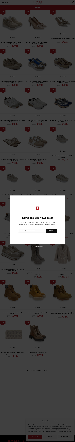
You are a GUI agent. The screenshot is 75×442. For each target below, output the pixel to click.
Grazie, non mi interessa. (37, 246)
